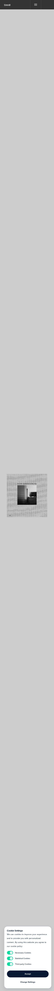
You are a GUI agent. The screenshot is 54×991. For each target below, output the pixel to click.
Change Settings (27, 982)
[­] (45, 4)
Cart (37, 494)
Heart (17, 494)
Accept (28, 974)
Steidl (7, 5)
